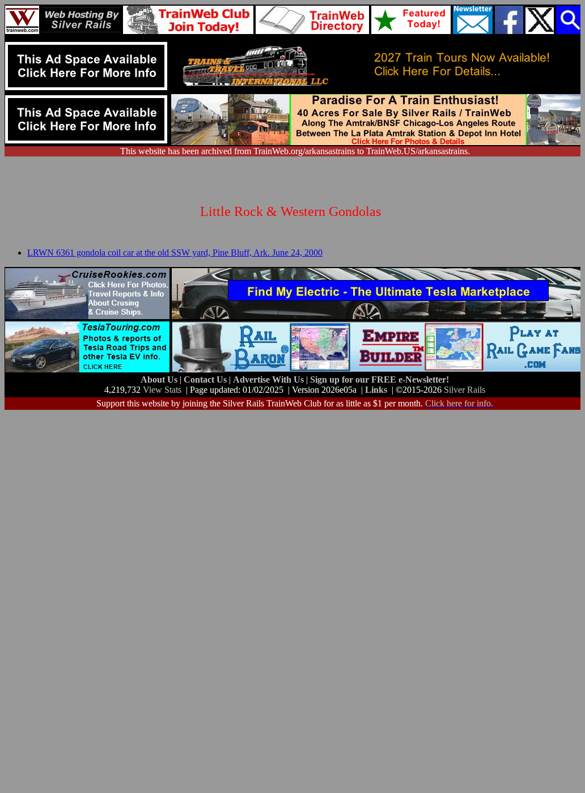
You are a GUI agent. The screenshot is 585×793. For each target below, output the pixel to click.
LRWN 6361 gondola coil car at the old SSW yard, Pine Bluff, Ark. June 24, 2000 (175, 252)
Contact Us (206, 379)
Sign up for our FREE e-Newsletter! (379, 379)
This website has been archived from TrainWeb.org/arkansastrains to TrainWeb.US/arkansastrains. (295, 151)
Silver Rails (464, 390)
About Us (160, 379)
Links (376, 390)
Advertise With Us (269, 379)
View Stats (162, 390)
